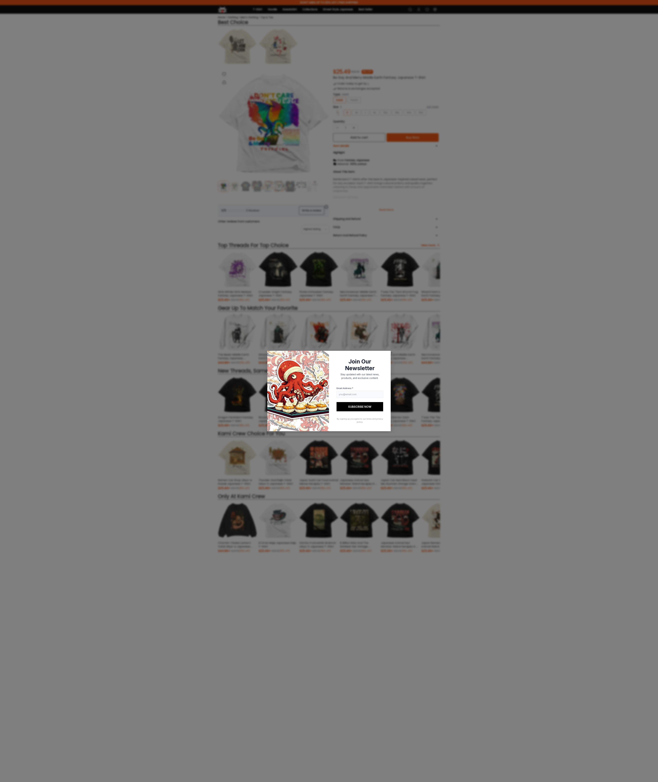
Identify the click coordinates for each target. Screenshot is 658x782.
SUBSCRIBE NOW (359, 406)
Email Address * (345, 388)
